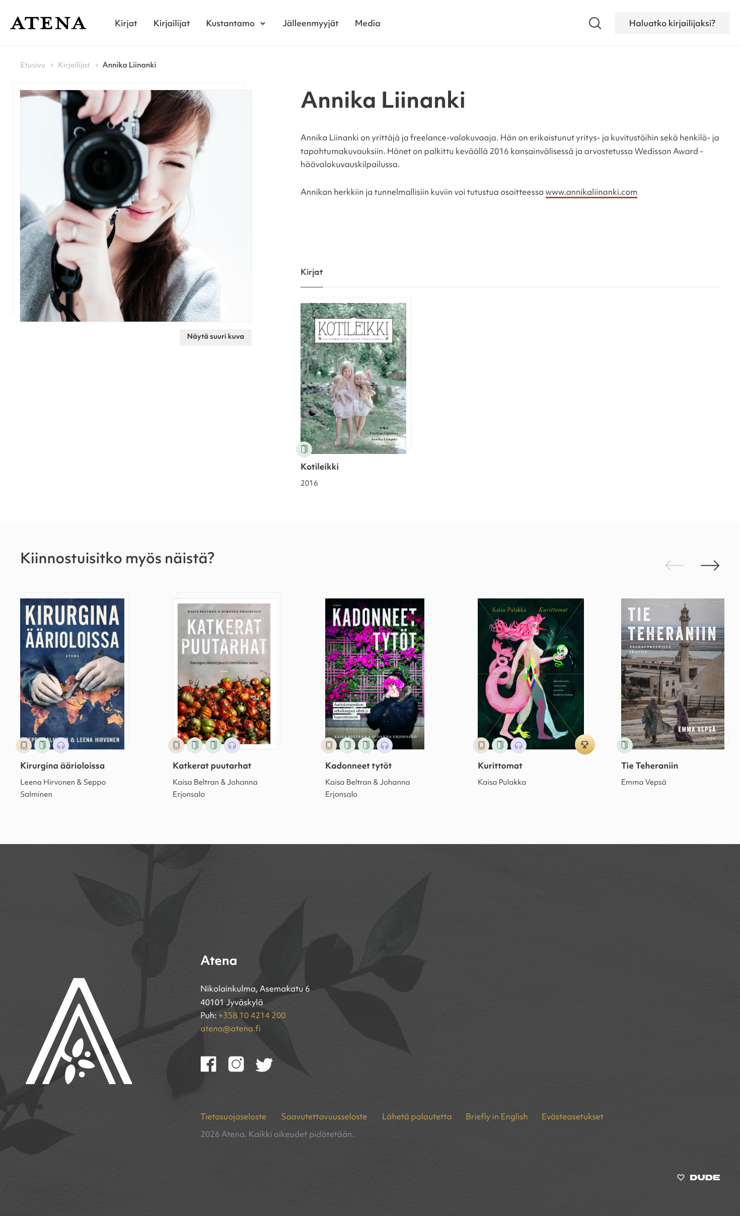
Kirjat (126, 23)
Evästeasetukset (573, 1117)
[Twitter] (269, 1070)
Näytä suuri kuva (215, 337)
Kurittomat (500, 767)
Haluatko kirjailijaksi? (672, 23)
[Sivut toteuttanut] (698, 1180)
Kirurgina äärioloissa (62, 767)
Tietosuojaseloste (234, 1117)
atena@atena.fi (230, 1029)
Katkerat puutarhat (212, 767)
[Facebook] (214, 1070)
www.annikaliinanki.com (592, 193)
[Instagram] (242, 1070)
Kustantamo (230, 23)
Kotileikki (320, 468)
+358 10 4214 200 (252, 1016)
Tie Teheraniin (650, 767)
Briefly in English (497, 1117)
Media (368, 23)
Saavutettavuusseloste (324, 1117)
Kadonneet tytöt (358, 767)
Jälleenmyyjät (310, 23)
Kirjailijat (172, 23)
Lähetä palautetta (417, 1117)
